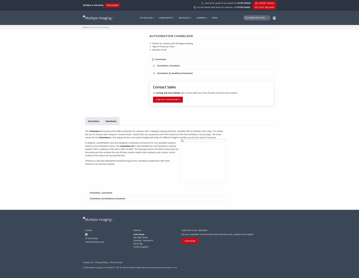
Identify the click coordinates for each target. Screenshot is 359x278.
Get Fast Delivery (264, 7)
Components (166, 17)
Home (85, 27)
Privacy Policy (101, 262)
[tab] (93, 121)
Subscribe (190, 241)
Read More (112, 5)
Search (257, 17)
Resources (184, 17)
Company (201, 17)
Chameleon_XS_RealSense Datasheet (174, 73)
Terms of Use (116, 262)
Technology (146, 17)
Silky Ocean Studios (163, 267)
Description (93, 121)
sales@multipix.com (94, 242)
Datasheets (111, 121)
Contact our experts (168, 99)
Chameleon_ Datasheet (168, 65)
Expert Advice (266, 3)
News (215, 17)
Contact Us (88, 262)
